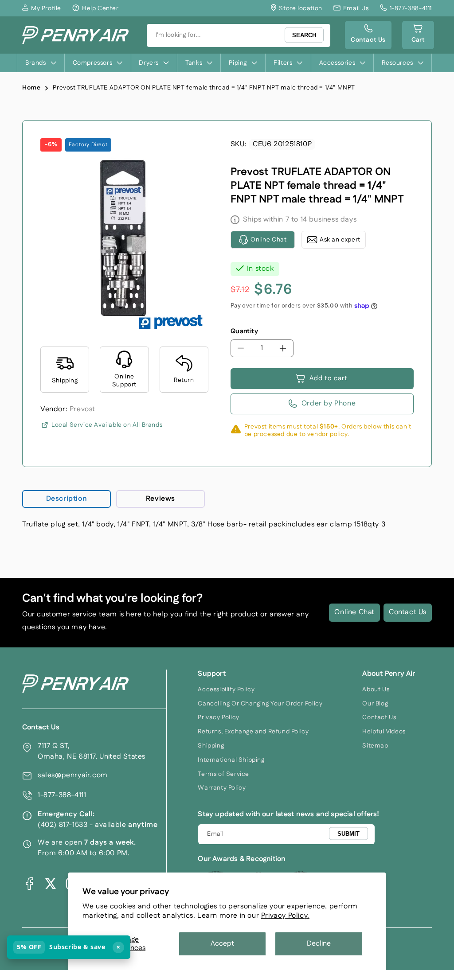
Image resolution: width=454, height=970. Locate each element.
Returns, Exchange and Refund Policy (253, 731)
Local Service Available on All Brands (106, 425)
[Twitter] (50, 884)
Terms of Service (223, 774)
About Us (375, 689)
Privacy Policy (218, 717)
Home (31, 87)
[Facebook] (29, 884)
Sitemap (375, 745)
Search (304, 35)
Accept (222, 944)
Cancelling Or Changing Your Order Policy (260, 703)
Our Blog (375, 703)
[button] (418, 35)
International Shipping (231, 760)
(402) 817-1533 (62, 825)
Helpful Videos (383, 731)
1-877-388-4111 (62, 795)
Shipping (211, 745)
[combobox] (239, 35)
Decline (319, 944)
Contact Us (408, 612)
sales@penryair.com (73, 775)
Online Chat (354, 612)
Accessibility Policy (226, 689)
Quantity (244, 331)
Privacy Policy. (285, 916)
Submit (348, 833)
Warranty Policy (222, 787)
